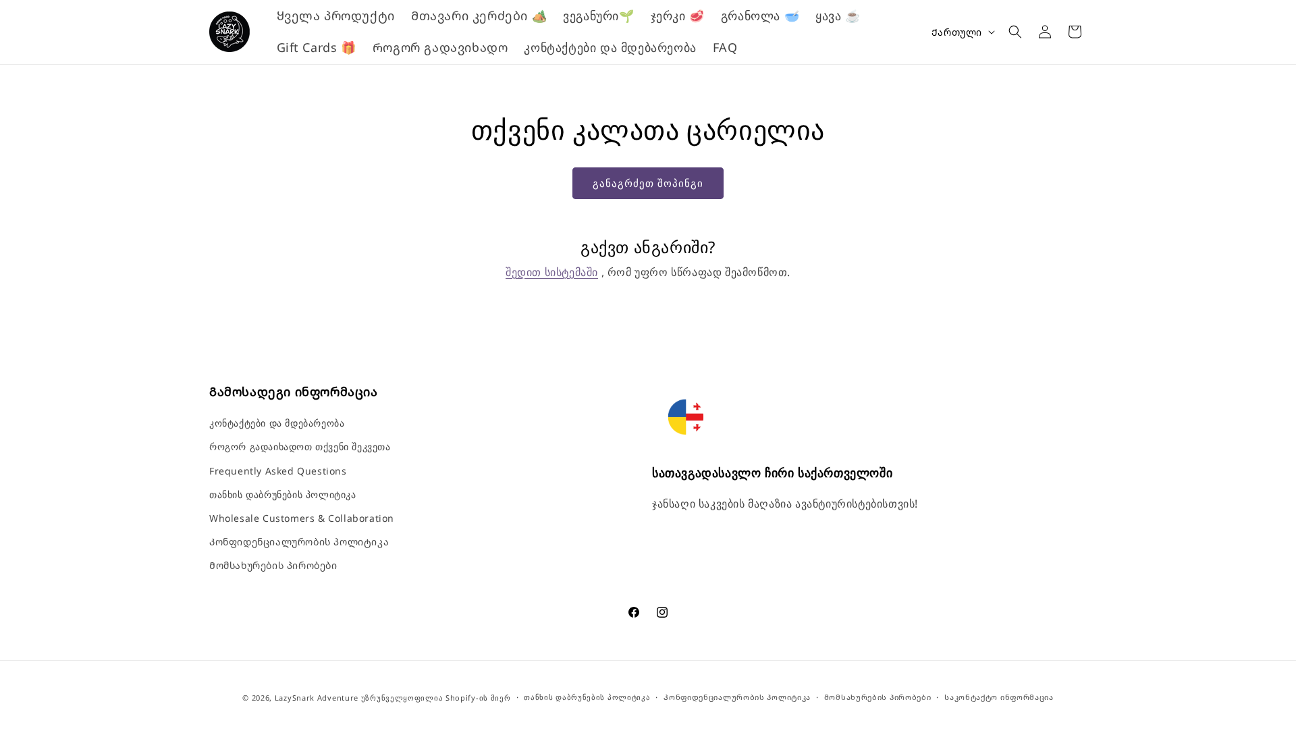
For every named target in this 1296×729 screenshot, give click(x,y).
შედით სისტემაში (552, 272)
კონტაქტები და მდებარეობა (276, 422)
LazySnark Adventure (316, 698)
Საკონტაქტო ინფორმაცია (999, 697)
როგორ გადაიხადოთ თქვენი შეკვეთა (300, 446)
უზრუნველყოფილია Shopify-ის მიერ (436, 698)
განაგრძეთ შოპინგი (648, 183)
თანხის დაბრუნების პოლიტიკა (282, 494)
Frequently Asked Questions (278, 470)
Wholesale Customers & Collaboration (301, 518)
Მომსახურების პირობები (273, 565)
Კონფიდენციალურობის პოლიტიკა (299, 541)
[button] (1015, 32)
